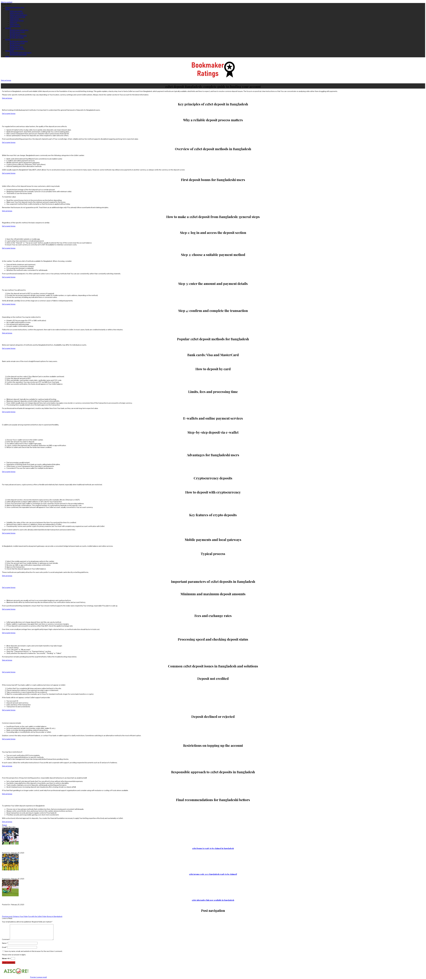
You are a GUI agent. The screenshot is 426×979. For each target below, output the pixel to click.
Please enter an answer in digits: (14, 955)
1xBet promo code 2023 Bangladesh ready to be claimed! (213, 874)
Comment (6, 939)
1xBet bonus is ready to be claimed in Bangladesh (213, 848)
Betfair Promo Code (17, 43)
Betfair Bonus (15, 45)
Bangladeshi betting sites (14, 7)
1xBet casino (14, 24)
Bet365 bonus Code (17, 32)
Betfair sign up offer (17, 49)
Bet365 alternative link (18, 36)
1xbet (5, 825)
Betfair (7, 39)
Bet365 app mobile (17, 37)
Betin (7, 56)
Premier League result (38, 977)
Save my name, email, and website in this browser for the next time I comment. (33, 951)
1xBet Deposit (15, 26)
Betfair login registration (19, 41)
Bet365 (8, 28)
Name (5, 943)
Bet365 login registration (19, 30)
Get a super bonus (8, 113)
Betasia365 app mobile (18, 54)
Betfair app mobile (16, 47)
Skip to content (6, 2)
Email (4, 947)
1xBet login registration (18, 15)
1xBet (7, 9)
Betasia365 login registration (20, 53)
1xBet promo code (16, 13)
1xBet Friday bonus (17, 21)
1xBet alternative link (17, 17)
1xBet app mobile (16, 11)
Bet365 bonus (15, 34)
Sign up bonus (6, 80)
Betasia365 (9, 51)
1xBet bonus (14, 19)
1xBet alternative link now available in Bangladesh (213, 900)
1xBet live (13, 22)
